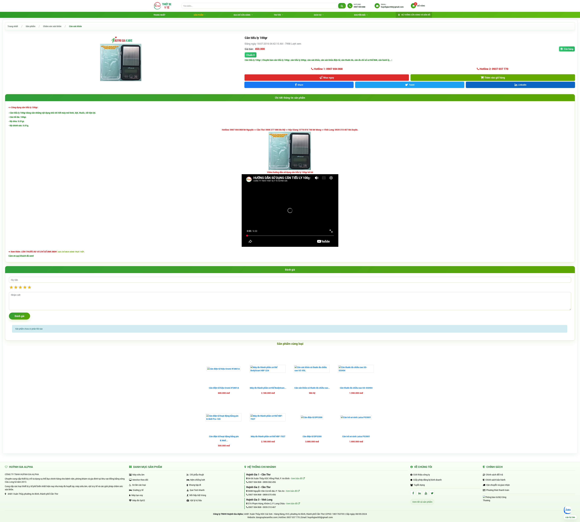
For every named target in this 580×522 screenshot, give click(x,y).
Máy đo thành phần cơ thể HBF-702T (268, 436)
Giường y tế (138, 490)
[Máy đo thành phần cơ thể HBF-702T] (268, 417)
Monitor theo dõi (140, 479)
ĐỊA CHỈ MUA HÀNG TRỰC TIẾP (71, 251)
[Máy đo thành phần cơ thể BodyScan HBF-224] (268, 369)
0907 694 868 (254, 482)
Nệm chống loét (197, 479)
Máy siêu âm (138, 474)
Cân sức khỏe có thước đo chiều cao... (312, 387)
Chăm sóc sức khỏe (52, 26)
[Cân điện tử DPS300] (312, 417)
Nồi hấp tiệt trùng (197, 495)
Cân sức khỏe (75, 26)
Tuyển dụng (419, 484)
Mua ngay (328, 77)
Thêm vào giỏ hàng (494, 77)
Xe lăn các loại (139, 484)
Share (300, 84)
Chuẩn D (250, 54)
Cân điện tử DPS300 (312, 436)
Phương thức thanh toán (497, 490)
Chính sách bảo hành (495, 479)
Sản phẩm (30, 26)
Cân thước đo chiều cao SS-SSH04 (356, 387)
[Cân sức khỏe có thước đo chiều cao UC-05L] (312, 369)
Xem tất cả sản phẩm (422, 501)
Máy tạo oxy (137, 495)
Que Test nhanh (197, 490)
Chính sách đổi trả (494, 474)
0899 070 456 (269, 494)
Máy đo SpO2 (138, 500)
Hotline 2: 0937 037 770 (493, 69)
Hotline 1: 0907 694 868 (328, 69)
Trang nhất (159, 14)
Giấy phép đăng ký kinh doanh (427, 479)
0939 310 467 (269, 507)
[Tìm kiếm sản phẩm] (342, 6)
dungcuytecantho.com (266, 517)
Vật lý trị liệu (196, 500)
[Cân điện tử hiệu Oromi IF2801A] (223, 368)
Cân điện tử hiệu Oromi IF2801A (224, 387)
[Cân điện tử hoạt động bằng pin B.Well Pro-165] (224, 417)
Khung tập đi (195, 484)
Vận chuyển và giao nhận (498, 484)
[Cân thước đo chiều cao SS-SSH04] (356, 369)
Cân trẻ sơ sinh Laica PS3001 (356, 436)
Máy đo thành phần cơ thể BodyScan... (268, 387)
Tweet (411, 84)
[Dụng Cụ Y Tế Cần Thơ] (162, 6)
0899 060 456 (269, 482)
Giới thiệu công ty (421, 474)
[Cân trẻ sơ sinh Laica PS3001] (356, 417)
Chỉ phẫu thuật (197, 474)
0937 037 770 (293, 517)
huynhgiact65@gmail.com (320, 517)
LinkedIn (522, 84)
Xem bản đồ (297, 478)
